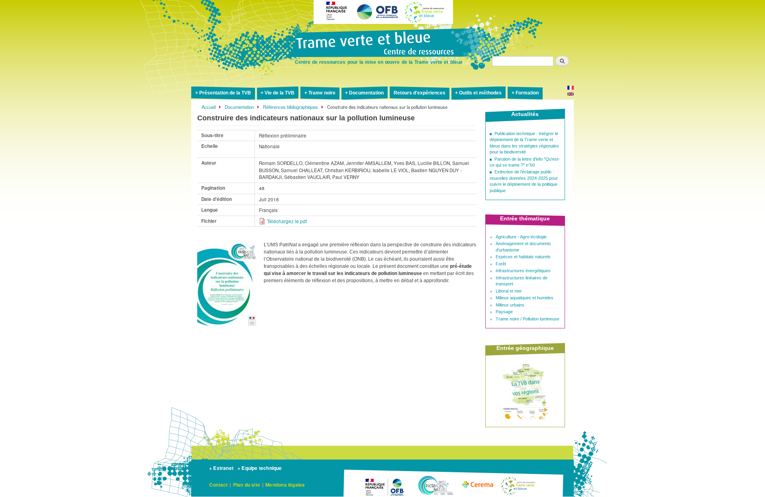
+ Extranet (221, 467)
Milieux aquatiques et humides (524, 297)
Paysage (504, 311)
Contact (218, 484)
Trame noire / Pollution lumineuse (527, 318)
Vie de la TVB (279, 93)
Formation (527, 93)
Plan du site (246, 484)
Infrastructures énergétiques (523, 270)
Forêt (501, 263)
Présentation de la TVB (225, 93)
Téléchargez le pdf (287, 221)
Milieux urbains (510, 305)
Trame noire (321, 93)
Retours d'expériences (419, 93)
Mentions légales (285, 484)
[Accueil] (382, 44)
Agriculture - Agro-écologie (521, 236)
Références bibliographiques (290, 107)
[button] (228, 332)
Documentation (366, 93)
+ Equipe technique (259, 467)
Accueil (209, 107)
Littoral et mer (509, 291)
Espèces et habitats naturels (523, 256)
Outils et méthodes (480, 93)
